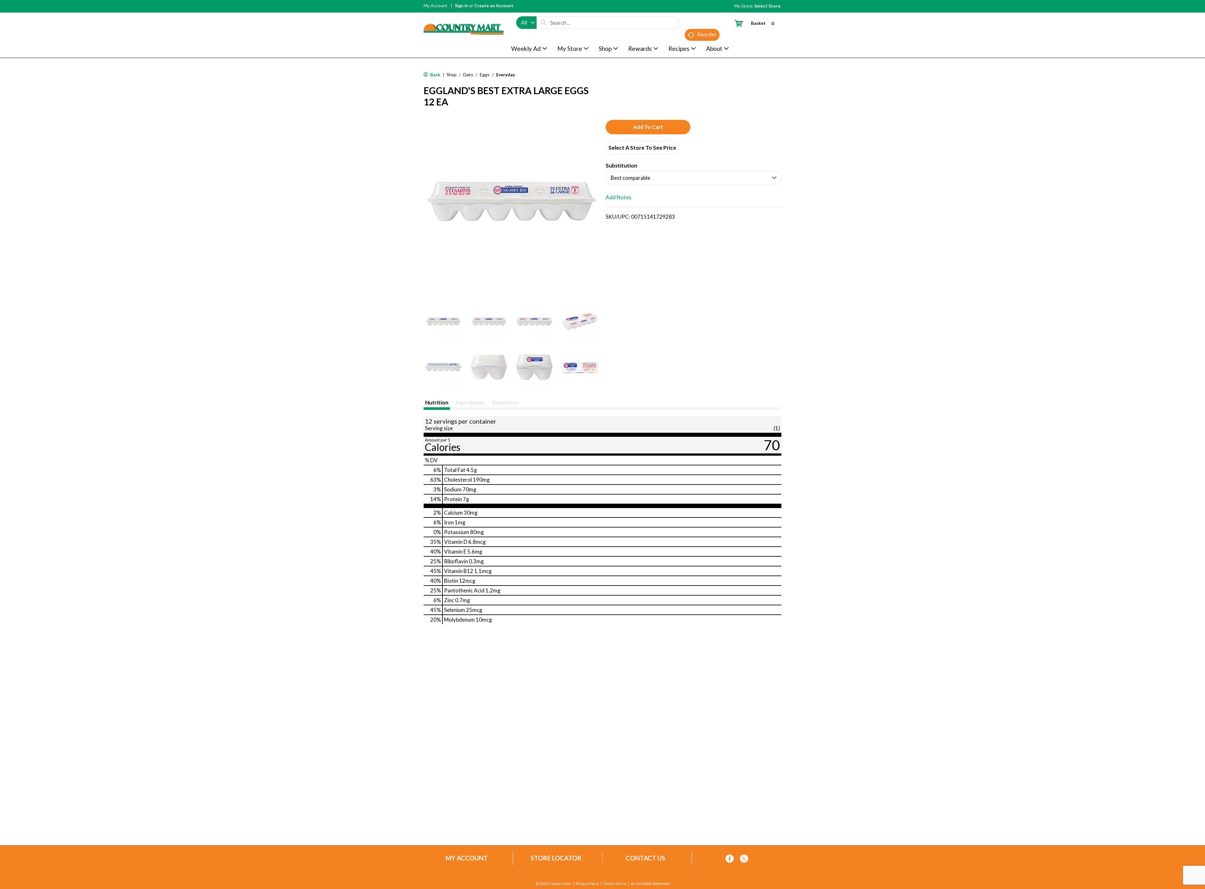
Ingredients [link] (470, 402)
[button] (443, 321)
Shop (452, 74)
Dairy (468, 74)
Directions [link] (505, 402)
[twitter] (744, 859)
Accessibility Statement (650, 883)
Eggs (485, 74)
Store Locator (556, 858)
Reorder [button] (707, 34)
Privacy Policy (587, 883)
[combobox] (526, 22)
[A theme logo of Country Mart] (464, 17)
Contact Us (645, 858)
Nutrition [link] (436, 402)
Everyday (505, 74)
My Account (435, 5)
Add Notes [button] (618, 197)
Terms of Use (614, 883)
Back (434, 74)
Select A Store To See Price (642, 147)
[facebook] (730, 859)
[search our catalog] (543, 22)
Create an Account (493, 5)
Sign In (461, 5)
